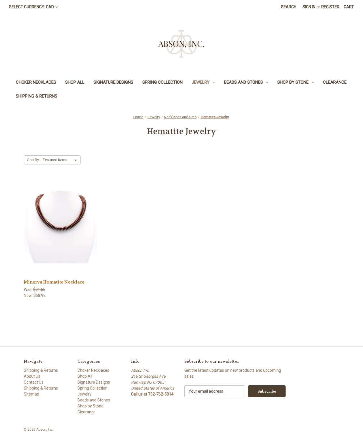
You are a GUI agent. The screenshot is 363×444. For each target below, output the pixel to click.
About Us (32, 376)
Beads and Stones (243, 82)
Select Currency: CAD (32, 7)
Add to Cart (61, 237)
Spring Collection (162, 82)
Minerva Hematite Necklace (54, 282)
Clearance (335, 82)
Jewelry (201, 82)
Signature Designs (113, 82)
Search (288, 7)
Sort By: (33, 160)
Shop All (75, 82)
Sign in (309, 7)
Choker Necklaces (36, 82)
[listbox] (61, 160)
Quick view (60, 216)
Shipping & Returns (36, 96)
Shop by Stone (293, 82)
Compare (59, 227)
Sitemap (31, 394)
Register (330, 7)
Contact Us (33, 382)
